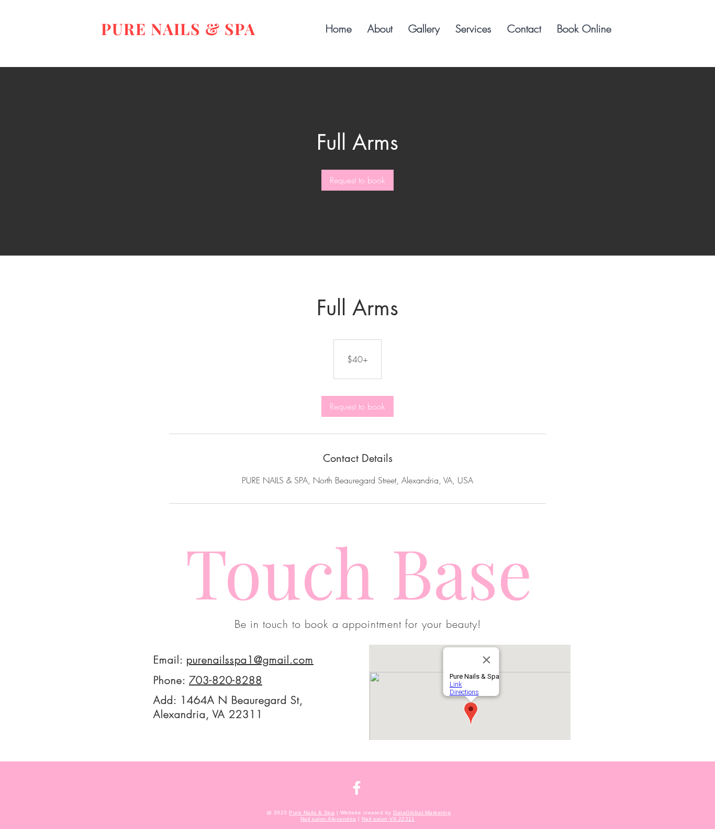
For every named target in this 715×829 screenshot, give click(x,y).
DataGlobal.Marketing (422, 812)
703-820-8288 (225, 680)
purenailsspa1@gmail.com (250, 660)
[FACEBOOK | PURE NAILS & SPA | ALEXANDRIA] (357, 788)
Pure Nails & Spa (311, 812)
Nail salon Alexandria (328, 819)
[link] (357, 180)
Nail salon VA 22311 (388, 819)
